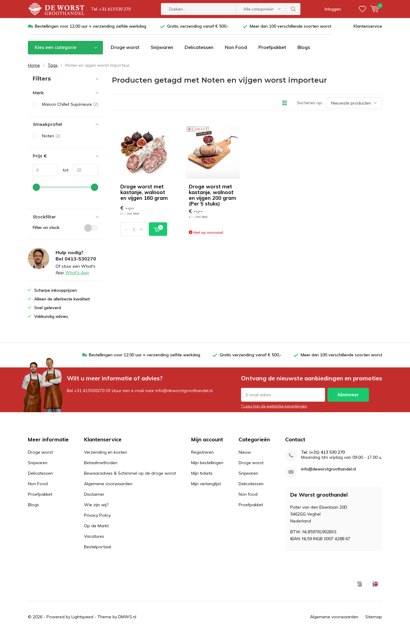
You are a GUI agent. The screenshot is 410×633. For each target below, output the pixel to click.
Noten (51, 135)
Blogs (303, 47)
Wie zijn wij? (96, 504)
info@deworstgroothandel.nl (328, 469)
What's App (77, 272)
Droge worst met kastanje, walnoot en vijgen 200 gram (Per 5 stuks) (212, 195)
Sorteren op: (310, 102)
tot (63, 170)
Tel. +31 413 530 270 (111, 9)
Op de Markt (96, 525)
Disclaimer (94, 494)
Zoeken (293, 9)
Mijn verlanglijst (206, 483)
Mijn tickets (202, 473)
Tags (53, 65)
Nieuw (245, 452)
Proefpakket (272, 47)
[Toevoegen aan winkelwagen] (158, 229)
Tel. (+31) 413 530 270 (323, 452)
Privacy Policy (97, 515)
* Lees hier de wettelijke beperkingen (274, 406)
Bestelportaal (97, 546)
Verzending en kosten (105, 452)
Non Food (236, 47)
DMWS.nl (127, 616)
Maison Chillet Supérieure (70, 104)
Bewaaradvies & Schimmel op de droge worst (130, 473)
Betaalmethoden (100, 462)
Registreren (202, 452)
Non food (248, 494)
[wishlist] (362, 9)
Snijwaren (162, 47)
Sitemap (373, 616)
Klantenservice (368, 26)
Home (34, 65)
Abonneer (348, 394)
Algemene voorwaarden (108, 483)
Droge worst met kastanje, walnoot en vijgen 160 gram (144, 192)
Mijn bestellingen (207, 462)
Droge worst (125, 47)
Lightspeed (82, 616)
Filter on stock (46, 227)
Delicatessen (199, 47)
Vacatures (94, 536)
